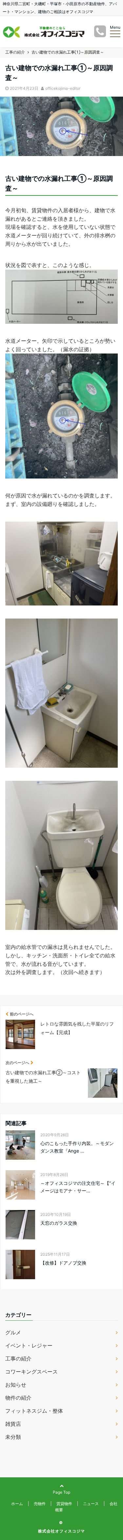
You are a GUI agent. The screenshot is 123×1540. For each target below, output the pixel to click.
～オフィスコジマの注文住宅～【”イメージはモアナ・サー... (77, 1186)
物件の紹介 (18, 1397)
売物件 (40, 1503)
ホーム (17, 1503)
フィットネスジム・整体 (34, 1410)
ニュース (91, 1503)
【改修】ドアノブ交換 (63, 1262)
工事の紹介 (18, 1358)
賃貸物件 (64, 1503)
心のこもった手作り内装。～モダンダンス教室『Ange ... (77, 1146)
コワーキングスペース (31, 1371)
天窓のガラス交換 (58, 1223)
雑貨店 (13, 1424)
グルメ (13, 1332)
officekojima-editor (62, 88)
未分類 (13, 1437)
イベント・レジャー (28, 1345)
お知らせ (15, 1384)
